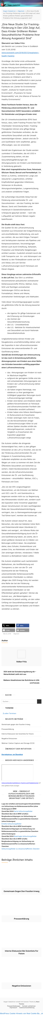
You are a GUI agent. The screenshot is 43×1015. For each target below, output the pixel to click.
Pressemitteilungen (13, 1006)
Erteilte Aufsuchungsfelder (12, 824)
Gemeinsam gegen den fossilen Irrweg (16, 724)
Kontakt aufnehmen (29, 1006)
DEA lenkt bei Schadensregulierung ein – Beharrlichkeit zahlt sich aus (20, 673)
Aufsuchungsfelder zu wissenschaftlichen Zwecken (21, 849)
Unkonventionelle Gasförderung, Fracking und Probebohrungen (20, 783)
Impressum (13, 1007)
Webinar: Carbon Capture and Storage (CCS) (18, 743)
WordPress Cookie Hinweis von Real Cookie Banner (21, 1013)
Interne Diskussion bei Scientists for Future (18, 734)
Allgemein (16, 634)
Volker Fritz (21, 662)
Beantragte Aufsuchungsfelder (25, 836)
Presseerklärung (8, 729)
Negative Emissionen (9, 738)
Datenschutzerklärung (26, 1007)
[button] (8, 625)
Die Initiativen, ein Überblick (12, 755)
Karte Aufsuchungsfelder (23, 811)
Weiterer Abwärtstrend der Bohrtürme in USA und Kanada (21, 681)
